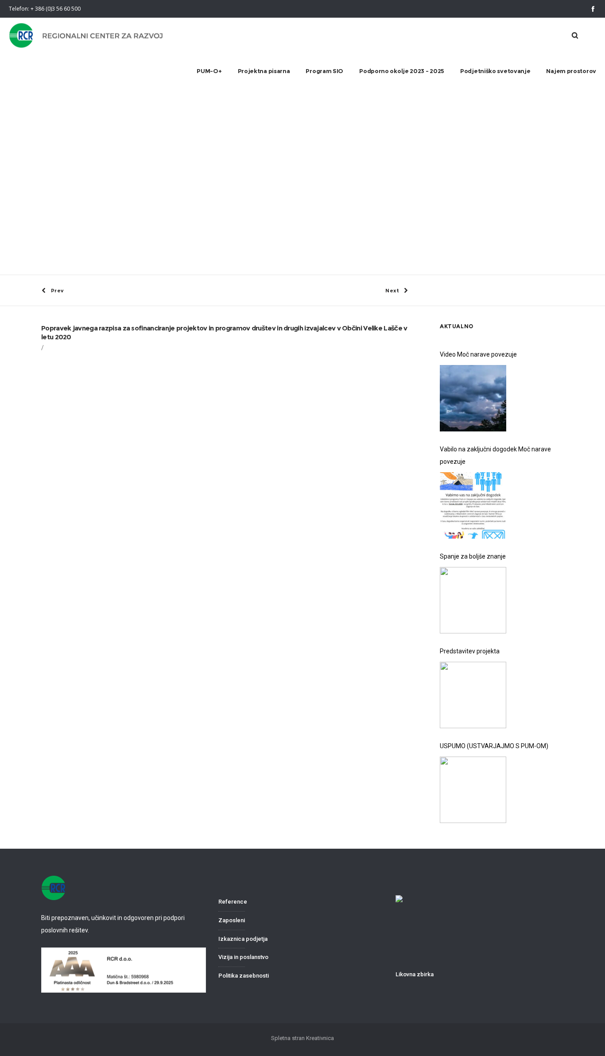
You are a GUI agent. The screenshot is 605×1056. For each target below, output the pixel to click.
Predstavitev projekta (470, 651)
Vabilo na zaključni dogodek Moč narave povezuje (495, 455)
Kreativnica (320, 1038)
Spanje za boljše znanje (473, 556)
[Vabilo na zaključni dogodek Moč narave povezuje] (473, 505)
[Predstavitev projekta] (473, 695)
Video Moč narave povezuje (478, 354)
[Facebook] (592, 8)
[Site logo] (87, 35)
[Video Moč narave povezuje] (473, 398)
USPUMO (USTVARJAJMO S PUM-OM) (494, 745)
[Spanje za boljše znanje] (473, 600)
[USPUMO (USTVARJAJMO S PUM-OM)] (473, 790)
